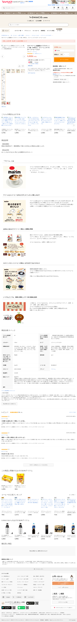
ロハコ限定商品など (6, 576)
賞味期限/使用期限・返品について (61, 82)
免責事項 (47, 620)
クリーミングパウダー (46, 35)
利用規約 (42, 620)
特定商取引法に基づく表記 (21, 614)
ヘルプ (73, 5)
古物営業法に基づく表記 (45, 614)
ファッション (20, 587)
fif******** (4, 451)
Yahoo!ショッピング (6, 620)
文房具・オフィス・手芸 (6, 590)
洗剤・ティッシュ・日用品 (7, 581)
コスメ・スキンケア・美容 (22, 576)
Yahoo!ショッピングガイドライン (56, 620)
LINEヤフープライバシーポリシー (17, 620)
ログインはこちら (31, 72)
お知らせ (3, 612)
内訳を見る (30, 65)
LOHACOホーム (5, 35)
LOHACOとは (9, 612)
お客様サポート (16, 612)
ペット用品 (4, 587)
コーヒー (28, 35)
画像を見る (4, 106)
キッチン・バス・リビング (22, 581)
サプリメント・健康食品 (22, 584)
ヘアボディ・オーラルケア (38, 581)
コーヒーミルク (35, 35)
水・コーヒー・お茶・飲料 (17, 35)
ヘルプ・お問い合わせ (63, 587)
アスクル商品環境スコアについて (8, 390)
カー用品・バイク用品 (6, 592)
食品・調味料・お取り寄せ (38, 576)
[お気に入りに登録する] (23, 66)
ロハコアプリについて (15, 603)
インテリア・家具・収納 (22, 590)
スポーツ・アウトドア (37, 587)
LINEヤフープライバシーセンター (32, 620)
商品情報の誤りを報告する (9, 403)
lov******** (4, 418)
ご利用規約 (62, 612)
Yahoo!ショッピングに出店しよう (64, 5)
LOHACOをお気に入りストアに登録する (64, 607)
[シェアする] (19, 66)
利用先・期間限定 (35, 63)
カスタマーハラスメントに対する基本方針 (28, 612)
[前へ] (2, 56)
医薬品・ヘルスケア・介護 (38, 584)
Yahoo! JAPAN (51, 5)
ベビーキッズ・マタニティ (7, 584)
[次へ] (24, 56)
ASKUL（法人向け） (67, 614)
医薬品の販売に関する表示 (56, 614)
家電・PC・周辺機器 (37, 590)
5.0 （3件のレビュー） (37, 53)
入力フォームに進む (63, 602)
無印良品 (19, 592)
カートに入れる (64, 59)
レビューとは (72, 412)
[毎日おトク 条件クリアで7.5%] (38, 12)
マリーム (34, 51)
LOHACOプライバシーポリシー (52, 612)
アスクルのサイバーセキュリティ (8, 614)
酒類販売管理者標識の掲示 (33, 614)
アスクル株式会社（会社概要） (8, 616)
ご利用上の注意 (41, 612)
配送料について (56, 74)
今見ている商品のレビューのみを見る (38, 465)
